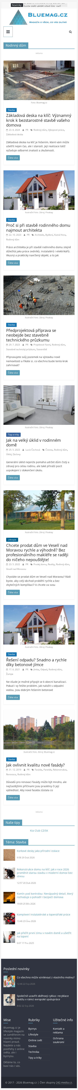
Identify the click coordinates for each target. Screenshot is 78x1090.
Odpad (43, 669)
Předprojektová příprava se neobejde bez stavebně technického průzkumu (31, 335)
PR (27, 129)
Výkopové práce (56, 129)
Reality (51, 564)
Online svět (35, 1040)
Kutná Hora (60, 234)
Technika (33, 1052)
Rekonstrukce (60, 769)
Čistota (49, 449)
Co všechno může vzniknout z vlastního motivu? (46, 977)
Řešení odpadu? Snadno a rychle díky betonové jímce (36, 662)
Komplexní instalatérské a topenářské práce (43, 914)
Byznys (32, 1028)
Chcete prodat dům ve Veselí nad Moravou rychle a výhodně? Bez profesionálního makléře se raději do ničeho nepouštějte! (37, 552)
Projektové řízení (42, 344)
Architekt (39, 234)
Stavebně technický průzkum (20, 349)
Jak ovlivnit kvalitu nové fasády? (35, 765)
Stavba (11, 109)
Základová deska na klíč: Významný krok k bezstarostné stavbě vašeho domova (38, 120)
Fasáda (38, 769)
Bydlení (49, 234)
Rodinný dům (40, 129)
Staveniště (41, 349)
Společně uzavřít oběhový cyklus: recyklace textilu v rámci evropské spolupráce (43, 997)
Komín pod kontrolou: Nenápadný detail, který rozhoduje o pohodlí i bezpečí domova (45, 895)
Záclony (16, 454)
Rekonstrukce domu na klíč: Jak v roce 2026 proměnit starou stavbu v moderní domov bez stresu (45, 873)
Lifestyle (12, 539)
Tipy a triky (13, 434)
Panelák (48, 769)
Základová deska (14, 134)
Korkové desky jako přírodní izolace (38, 851)
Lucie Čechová (33, 449)
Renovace (11, 774)
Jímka (36, 669)
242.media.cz (64, 1082)
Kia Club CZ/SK (39, 830)
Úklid (8, 454)
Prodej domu (40, 564)
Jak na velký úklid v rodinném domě (33, 442)
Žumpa (9, 673)
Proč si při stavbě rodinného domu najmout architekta (38, 227)
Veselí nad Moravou (16, 569)
